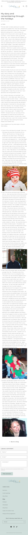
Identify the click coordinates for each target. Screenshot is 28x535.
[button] (1, 6)
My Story (5, 490)
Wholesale (5, 504)
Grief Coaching (6, 493)
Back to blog (15, 441)
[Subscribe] (23, 521)
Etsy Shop (5, 496)
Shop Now (5, 507)
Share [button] (3, 24)
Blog (4, 499)
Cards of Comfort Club (8, 510)
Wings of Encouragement (9, 513)
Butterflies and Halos (12, 532)
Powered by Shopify (19, 532)
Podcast (5, 501)
